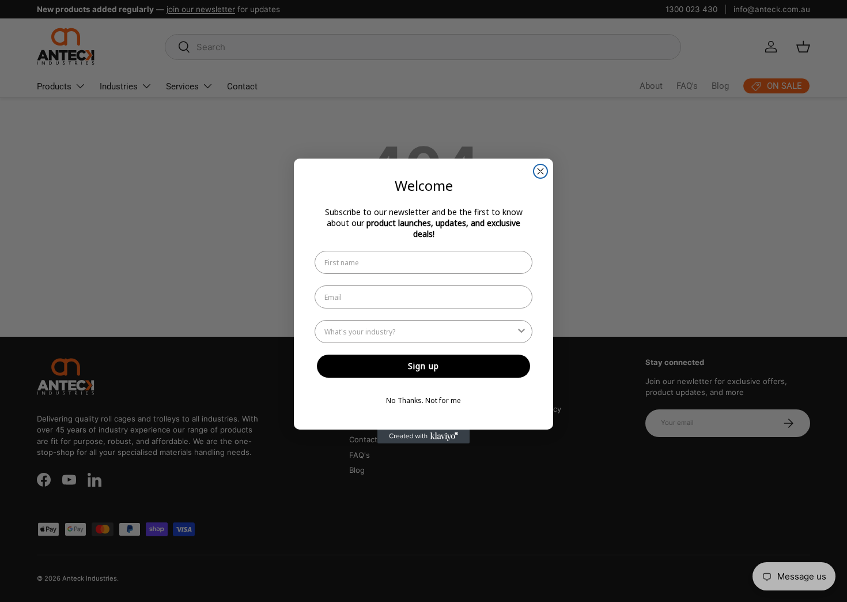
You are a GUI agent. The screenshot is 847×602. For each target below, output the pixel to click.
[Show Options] (521, 332)
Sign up (423, 365)
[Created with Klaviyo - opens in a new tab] (423, 436)
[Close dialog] (540, 171)
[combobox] (420, 332)
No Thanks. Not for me (423, 400)
